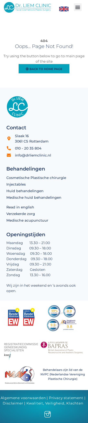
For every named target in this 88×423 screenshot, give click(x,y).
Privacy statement (66, 398)
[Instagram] (46, 414)
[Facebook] (36, 414)
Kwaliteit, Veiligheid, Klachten (54, 403)
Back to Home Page (45, 69)
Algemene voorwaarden (23, 398)
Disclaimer (13, 403)
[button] (78, 7)
